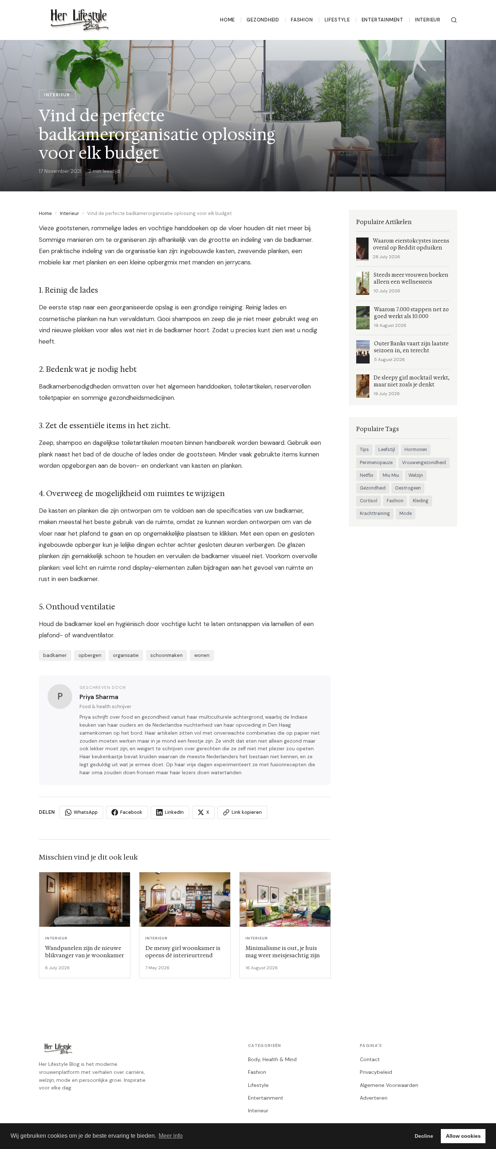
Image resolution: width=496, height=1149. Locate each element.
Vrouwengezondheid (424, 463)
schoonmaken (166, 655)
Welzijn (415, 475)
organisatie (126, 655)
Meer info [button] (171, 1136)
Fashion (302, 20)
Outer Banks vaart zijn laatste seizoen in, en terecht (411, 347)
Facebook (131, 812)
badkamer (55, 655)
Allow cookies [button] (463, 1136)
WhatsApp (86, 812)
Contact (370, 1059)
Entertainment (382, 20)
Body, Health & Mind (272, 1059)
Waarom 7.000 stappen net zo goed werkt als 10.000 (411, 313)
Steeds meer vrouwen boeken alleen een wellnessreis (411, 278)
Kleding (420, 501)
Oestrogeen (408, 488)
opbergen (89, 655)
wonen (202, 655)
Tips (364, 449)
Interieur (427, 20)
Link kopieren (247, 812)
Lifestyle (337, 20)
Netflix (366, 475)
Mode (405, 513)
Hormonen (415, 449)
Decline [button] (424, 1136)
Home (227, 20)
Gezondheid (263, 20)
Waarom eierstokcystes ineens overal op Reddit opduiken (411, 244)
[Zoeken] (454, 20)
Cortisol (368, 501)
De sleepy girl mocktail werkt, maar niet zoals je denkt (412, 381)
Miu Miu (391, 475)
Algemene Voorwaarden (389, 1085)
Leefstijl (386, 449)
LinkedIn (174, 812)
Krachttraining (375, 513)
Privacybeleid (376, 1072)
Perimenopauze (376, 463)
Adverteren (373, 1098)
